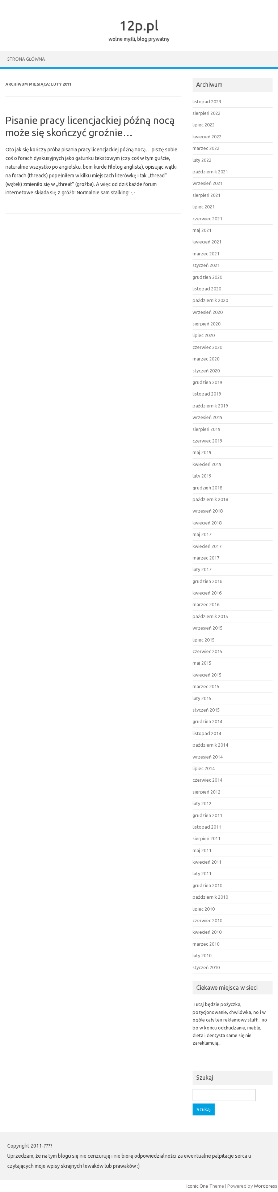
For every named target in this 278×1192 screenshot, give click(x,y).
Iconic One (197, 1185)
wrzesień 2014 (208, 756)
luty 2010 (202, 955)
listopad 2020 (207, 288)
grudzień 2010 (207, 885)
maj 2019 (202, 452)
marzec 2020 (206, 358)
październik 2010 (210, 896)
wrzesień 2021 (208, 183)
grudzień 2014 (207, 721)
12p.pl (139, 25)
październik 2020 (210, 300)
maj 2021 (202, 230)
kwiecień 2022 (207, 136)
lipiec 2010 (204, 908)
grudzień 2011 (207, 815)
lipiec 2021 (204, 206)
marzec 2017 (206, 557)
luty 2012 (202, 803)
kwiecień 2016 (207, 592)
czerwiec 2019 (207, 440)
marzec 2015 (206, 686)
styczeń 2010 (206, 967)
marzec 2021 (206, 253)
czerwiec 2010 (207, 920)
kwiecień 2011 (207, 861)
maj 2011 (202, 850)
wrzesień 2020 (208, 312)
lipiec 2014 (204, 768)
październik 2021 (210, 171)
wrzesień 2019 (208, 417)
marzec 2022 (206, 148)
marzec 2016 (206, 604)
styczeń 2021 (206, 265)
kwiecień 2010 (207, 931)
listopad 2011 (207, 826)
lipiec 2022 (204, 124)
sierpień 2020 (206, 323)
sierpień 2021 (206, 195)
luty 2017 (202, 569)
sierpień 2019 (206, 429)
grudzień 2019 (207, 382)
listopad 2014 (207, 733)
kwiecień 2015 (207, 674)
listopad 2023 (207, 101)
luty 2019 (202, 475)
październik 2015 (210, 616)
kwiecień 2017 (207, 546)
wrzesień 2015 (208, 627)
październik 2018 (210, 499)
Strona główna (26, 59)
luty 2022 (202, 160)
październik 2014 (210, 744)
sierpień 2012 (206, 791)
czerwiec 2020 (207, 347)
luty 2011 (202, 873)
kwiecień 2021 (207, 241)
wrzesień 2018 (208, 510)
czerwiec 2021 (207, 218)
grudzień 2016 (207, 581)
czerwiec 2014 (207, 779)
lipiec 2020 (204, 335)
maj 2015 (202, 662)
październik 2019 (210, 405)
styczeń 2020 (206, 370)
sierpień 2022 (206, 113)
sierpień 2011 (206, 838)
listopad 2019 (207, 393)
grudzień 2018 (207, 487)
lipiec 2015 (204, 639)
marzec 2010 (206, 943)
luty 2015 (202, 698)
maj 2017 (202, 534)
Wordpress (265, 1185)
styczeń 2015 (206, 709)
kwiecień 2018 (207, 522)
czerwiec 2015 (207, 651)
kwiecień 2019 (207, 464)
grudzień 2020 (207, 277)
